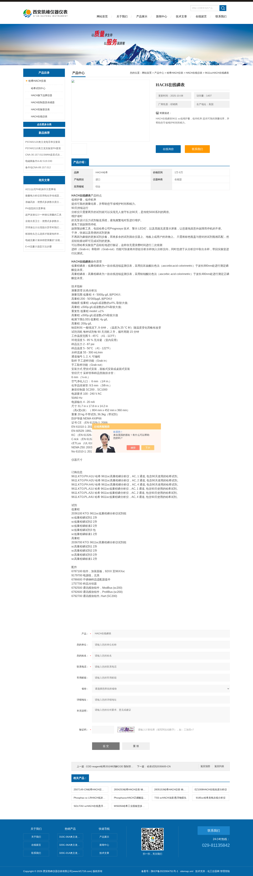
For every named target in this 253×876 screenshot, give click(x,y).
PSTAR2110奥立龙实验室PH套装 (43, 148)
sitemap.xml (186, 871)
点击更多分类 (44, 124)
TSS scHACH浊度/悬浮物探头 (170, 797)
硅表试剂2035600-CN (159, 766)
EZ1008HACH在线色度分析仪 (211, 789)
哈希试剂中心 (38, 88)
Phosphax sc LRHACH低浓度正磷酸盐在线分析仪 (91, 797)
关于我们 (122, 16)
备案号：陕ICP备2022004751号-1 (159, 871)
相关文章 (44, 180)
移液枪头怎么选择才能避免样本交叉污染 (44, 233)
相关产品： (80, 778)
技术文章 (181, 16)
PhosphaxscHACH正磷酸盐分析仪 (131, 797)
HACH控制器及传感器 (43, 102)
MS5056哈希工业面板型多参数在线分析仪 (131, 806)
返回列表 (219, 766)
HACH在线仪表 (39, 116)
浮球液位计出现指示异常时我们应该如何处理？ (44, 227)
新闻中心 (161, 16)
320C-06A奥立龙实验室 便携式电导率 (71, 844)
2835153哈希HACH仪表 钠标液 (171, 789)
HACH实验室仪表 (40, 109)
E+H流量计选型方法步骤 (38, 246)
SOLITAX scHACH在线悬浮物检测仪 (91, 806)
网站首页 (102, 16)
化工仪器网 (213, 871)
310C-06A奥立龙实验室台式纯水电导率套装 (71, 836)
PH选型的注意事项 (35, 208)
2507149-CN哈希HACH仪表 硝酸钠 (91, 789)
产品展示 (141, 16)
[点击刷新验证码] (126, 730)
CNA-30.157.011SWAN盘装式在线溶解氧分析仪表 (44, 154)
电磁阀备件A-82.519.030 (38, 161)
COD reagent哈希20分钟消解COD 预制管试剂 (111, 766)
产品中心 (159, 72)
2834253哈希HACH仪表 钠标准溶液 (131, 789)
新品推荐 (44, 132)
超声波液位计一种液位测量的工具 (43, 214)
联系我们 (220, 16)
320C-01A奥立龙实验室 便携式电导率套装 (71, 853)
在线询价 (168, 149)
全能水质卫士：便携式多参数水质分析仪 (44, 221)
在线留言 (201, 16)
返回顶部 (205, 766)
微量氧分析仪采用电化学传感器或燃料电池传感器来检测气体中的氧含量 (44, 195)
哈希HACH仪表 (37, 80)
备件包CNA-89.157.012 (38, 167)
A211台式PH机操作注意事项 (40, 189)
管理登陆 (225, 871)
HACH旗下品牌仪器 (41, 95)
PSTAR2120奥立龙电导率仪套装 (42, 142)
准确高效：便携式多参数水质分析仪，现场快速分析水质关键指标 (44, 202)
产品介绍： (80, 162)
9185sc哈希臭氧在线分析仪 (210, 797)
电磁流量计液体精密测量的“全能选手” (44, 240)
